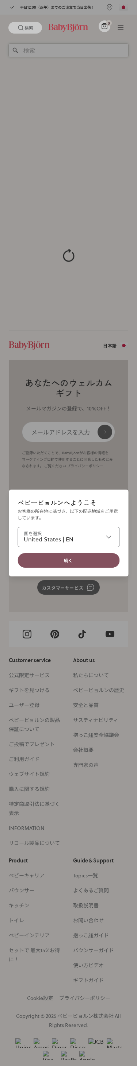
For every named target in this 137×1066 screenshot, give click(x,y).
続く (68, 560)
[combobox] (68, 537)
